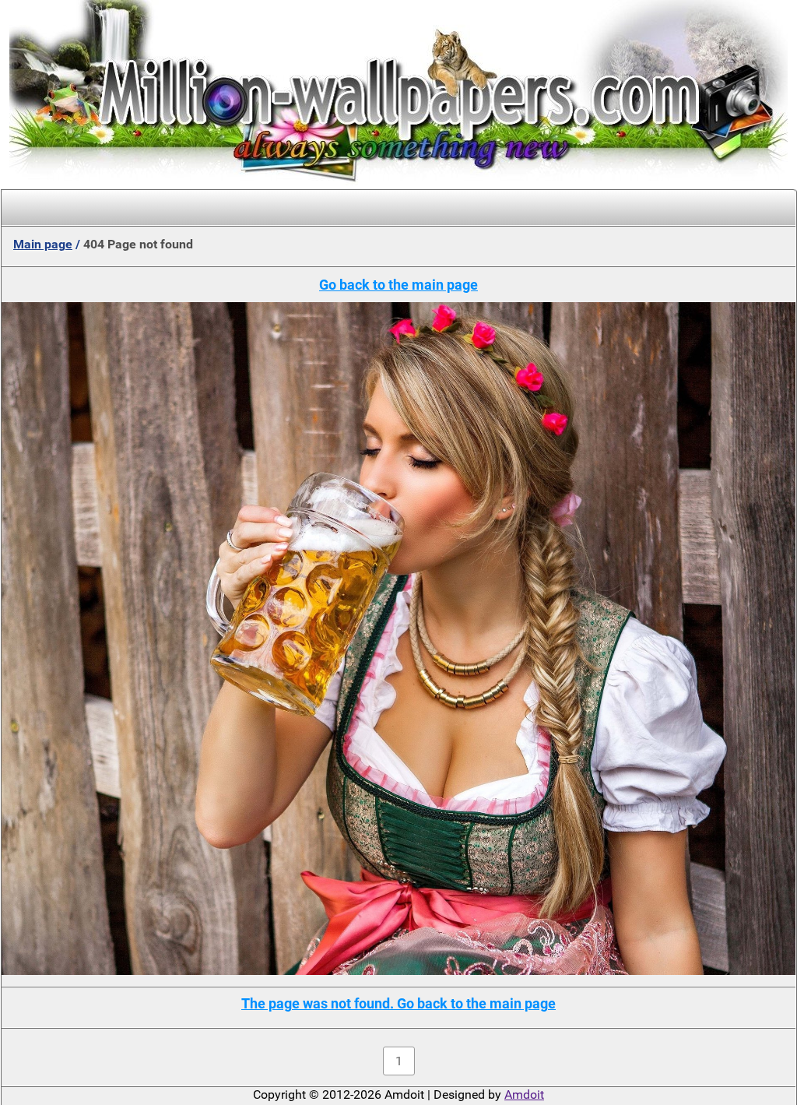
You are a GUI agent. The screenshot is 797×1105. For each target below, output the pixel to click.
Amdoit (524, 1094)
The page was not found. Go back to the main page (398, 1003)
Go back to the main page (398, 284)
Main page (42, 244)
